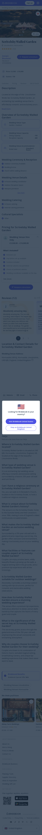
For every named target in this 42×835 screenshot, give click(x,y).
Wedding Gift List (9, 784)
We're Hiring (7, 747)
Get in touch (34, 83)
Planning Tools (7, 774)
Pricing (14, 83)
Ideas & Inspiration (9, 780)
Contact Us (6, 754)
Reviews (23, 83)
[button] (28, 338)
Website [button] (9, 395)
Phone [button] (34, 395)
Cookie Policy (7, 818)
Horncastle (18, 45)
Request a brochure (29, 57)
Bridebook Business (10, 764)
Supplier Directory (9, 777)
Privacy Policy (19, 818)
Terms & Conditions (33, 818)
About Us (5, 744)
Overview (5, 83)
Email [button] (22, 395)
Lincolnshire (9, 45)
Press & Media (8, 750)
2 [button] (23, 338)
